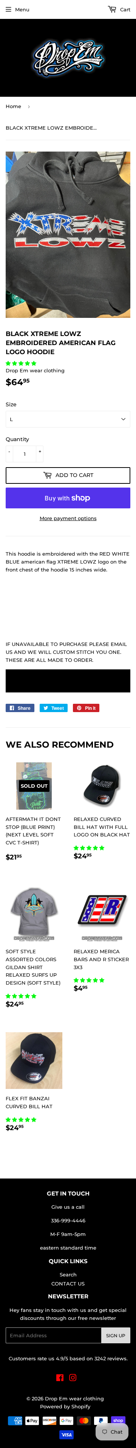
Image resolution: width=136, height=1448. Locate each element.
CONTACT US (68, 1284)
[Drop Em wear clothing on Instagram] (73, 1379)
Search (68, 1274)
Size (11, 404)
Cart (124, 9)
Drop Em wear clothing (74, 1398)
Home (13, 106)
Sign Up (115, 1335)
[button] (22, 363)
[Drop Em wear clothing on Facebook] (60, 1379)
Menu (22, 9)
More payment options (68, 518)
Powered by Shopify (65, 1406)
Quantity (17, 439)
